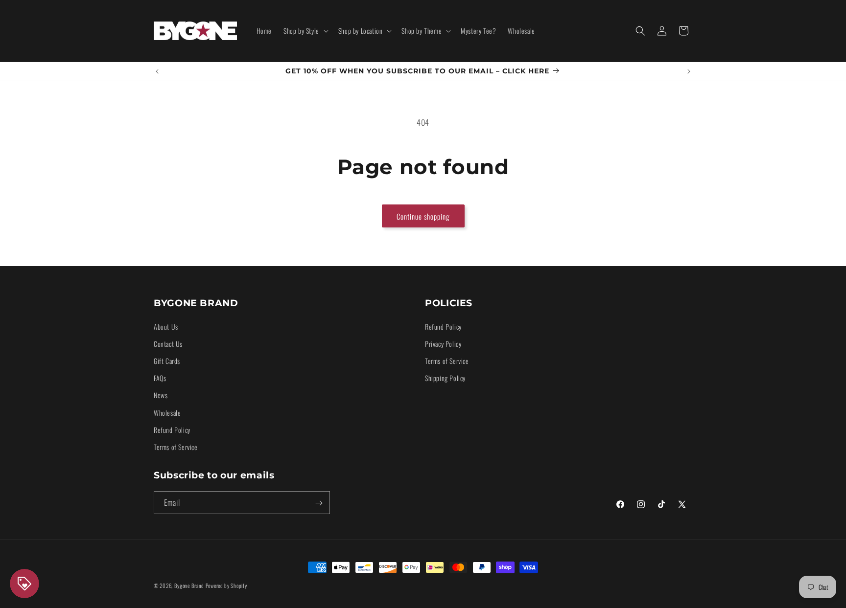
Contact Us (168, 343)
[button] (305, 31)
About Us (166, 326)
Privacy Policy (443, 343)
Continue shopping (423, 216)
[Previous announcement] (157, 71)
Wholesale (167, 412)
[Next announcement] (689, 71)
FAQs (160, 377)
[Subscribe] (318, 503)
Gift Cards (167, 360)
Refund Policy (172, 429)
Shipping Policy (445, 377)
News (160, 395)
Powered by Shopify (226, 585)
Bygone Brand (189, 585)
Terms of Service (176, 446)
